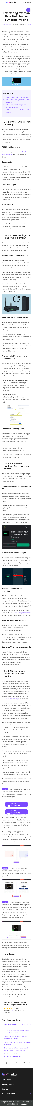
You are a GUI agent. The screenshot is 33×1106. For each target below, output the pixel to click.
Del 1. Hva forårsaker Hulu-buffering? (18, 97)
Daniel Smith (7, 24)
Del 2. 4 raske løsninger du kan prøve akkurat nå (17, 101)
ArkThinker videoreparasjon (11, 699)
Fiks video (28, 24)
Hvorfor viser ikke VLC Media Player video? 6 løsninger (17, 1043)
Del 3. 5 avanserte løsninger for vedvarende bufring (16, 106)
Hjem (7, 1063)
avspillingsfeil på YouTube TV (21, 613)
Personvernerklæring (13, 1104)
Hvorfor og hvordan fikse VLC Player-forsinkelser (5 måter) (16, 1037)
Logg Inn (28, 2)
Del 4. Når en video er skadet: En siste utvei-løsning (18, 111)
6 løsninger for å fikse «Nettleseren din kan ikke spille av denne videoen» (16, 1049)
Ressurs (12, 1063)
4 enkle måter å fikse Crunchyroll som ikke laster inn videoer (17, 1025)
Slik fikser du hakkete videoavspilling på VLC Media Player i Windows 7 (17, 1031)
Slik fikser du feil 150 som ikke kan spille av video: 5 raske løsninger (17, 1055)
